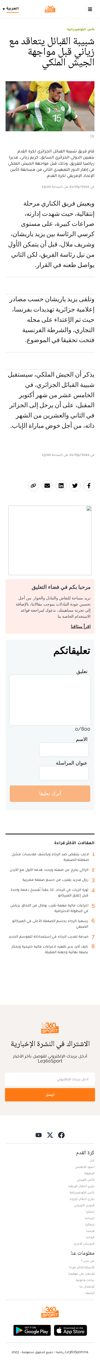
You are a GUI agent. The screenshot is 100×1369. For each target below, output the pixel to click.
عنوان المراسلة (72, 763)
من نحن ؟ (87, 1261)
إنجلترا (90, 1212)
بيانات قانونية (85, 1280)
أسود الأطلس (84, 1167)
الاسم (82, 739)
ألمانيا (90, 1237)
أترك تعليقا (50, 793)
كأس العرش (85, 1180)
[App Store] (70, 1330)
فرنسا (90, 1231)
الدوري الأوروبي (84, 1205)
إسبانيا (89, 1218)
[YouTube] (38, 1134)
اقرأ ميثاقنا (81, 626)
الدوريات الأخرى (84, 1244)
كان (91, 1160)
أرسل (50, 1095)
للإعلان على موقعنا (81, 1274)
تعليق (82, 671)
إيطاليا (89, 1224)
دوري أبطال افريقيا (81, 1186)
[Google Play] (32, 1330)
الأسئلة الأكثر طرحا (81, 1267)
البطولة (89, 1173)
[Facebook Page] (61, 1134)
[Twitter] (50, 1134)
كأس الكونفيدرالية (80, 29)
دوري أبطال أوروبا (82, 1199)
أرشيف (89, 1293)
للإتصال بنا (86, 1286)
